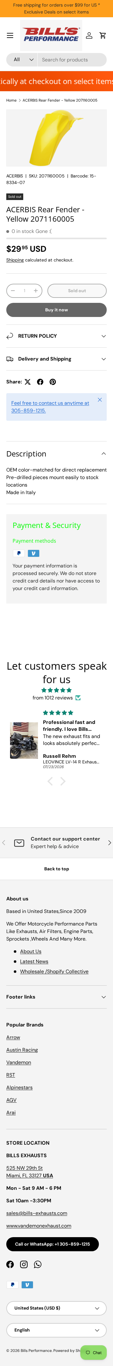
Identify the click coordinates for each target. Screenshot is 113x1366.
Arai (11, 1112)
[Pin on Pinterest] (52, 382)
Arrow (13, 1037)
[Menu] (10, 35)
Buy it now (56, 310)
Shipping (15, 260)
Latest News (34, 961)
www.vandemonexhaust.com (38, 1225)
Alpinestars (19, 1087)
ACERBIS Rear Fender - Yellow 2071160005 (60, 100)
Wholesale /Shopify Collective (54, 971)
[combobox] (56, 59)
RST (10, 1075)
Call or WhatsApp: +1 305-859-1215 (52, 1244)
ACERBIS (14, 176)
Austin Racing (22, 1050)
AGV (11, 1100)
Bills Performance (36, 1350)
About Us (30, 951)
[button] (103, 35)
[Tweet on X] (27, 382)
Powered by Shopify (71, 1350)
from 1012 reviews (53, 697)
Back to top (56, 869)
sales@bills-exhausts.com (36, 1213)
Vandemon (18, 1062)
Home (11, 100)
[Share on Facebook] (40, 382)
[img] (56, 690)
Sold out (77, 290)
